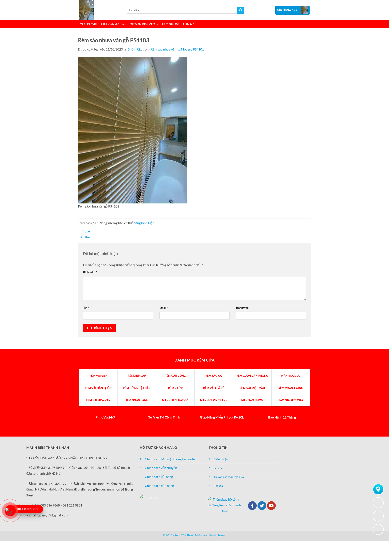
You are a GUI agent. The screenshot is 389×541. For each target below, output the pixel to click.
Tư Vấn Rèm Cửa (143, 24)
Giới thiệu (221, 459)
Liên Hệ (188, 24)
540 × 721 (135, 49)
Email (163, 307)
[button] (292, 10)
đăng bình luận (144, 223)
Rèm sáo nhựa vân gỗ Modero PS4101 (177, 49)
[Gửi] (240, 10)
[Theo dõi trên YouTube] (271, 505)
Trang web (242, 307)
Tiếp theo (86, 237)
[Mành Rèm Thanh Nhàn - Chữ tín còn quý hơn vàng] (99, 10)
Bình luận (90, 272)
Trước (84, 231)
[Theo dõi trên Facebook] (252, 505)
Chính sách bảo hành (159, 485)
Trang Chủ (88, 24)
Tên (86, 307)
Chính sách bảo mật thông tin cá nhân (171, 459)
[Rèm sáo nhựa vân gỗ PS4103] (132, 130)
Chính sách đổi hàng (159, 477)
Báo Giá (168, 24)
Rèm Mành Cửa (112, 24)
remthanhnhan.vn (215, 535)
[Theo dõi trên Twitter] (262, 505)
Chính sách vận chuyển (161, 468)
